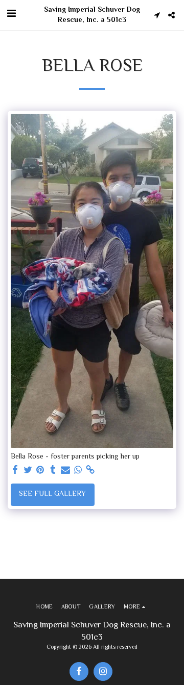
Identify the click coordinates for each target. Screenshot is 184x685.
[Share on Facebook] (15, 470)
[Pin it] (40, 470)
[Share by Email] (65, 470)
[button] (11, 14)
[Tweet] (28, 470)
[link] (90, 470)
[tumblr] (53, 470)
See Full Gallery (52, 494)
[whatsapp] (78, 470)
